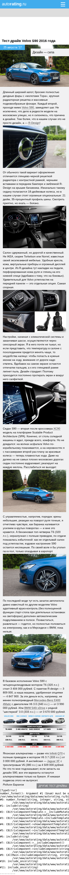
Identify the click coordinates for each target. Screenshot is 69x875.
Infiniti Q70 (56, 753)
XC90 (56, 428)
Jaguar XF (53, 761)
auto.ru (14, 4)
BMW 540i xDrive (34, 707)
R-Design (34, 122)
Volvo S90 (28, 107)
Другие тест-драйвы (53, 786)
